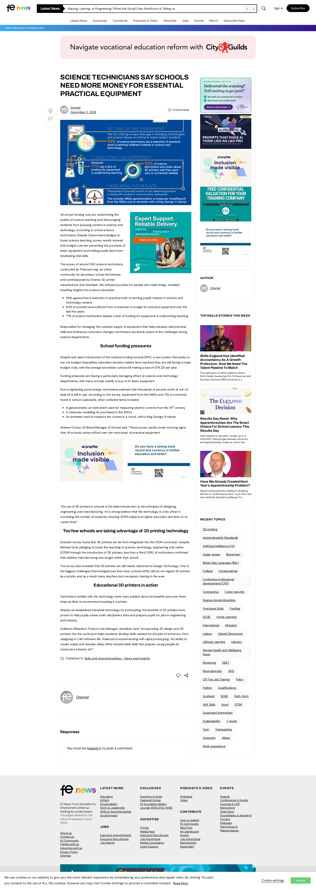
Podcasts (186, 796)
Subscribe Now (234, 21)
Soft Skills (209, 704)
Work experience (214, 746)
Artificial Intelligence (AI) (219, 546)
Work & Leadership (112, 808)
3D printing (210, 529)
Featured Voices (150, 800)
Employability (108, 804)
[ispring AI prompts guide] (225, 131)
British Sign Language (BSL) (221, 563)
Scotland (209, 696)
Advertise (169, 21)
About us (66, 833)
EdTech (104, 800)
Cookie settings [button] (272, 880)
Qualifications (227, 688)
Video (184, 800)
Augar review (211, 554)
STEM (238, 704)
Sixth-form (241, 696)
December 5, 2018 (83, 112)
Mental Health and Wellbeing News (222, 652)
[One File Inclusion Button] (91, 479)
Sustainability (212, 721)
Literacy (236, 642)
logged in (94, 748)
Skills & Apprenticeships (115, 811)
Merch (213, 21)
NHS (231, 671)
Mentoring (209, 663)
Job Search (107, 843)
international (211, 625)
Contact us (67, 837)
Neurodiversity (212, 671)
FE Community (69, 840)
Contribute (120, 21)
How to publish (189, 820)
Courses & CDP (230, 804)
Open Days (227, 811)
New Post (186, 828)
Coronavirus (211, 592)
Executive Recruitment (114, 839)
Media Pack (147, 831)
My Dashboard (189, 831)
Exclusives (100, 21)
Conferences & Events (234, 800)
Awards (225, 796)
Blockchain (233, 554)
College (208, 571)
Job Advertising (150, 839)
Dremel (75, 108)
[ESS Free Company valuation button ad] (225, 204)
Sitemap (65, 855)
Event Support (149, 846)
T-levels (232, 721)
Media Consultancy (152, 843)
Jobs (185, 21)
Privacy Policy (69, 852)
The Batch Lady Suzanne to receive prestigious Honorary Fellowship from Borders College (130, 9)
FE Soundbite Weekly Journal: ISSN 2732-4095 (156, 806)
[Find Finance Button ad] (225, 95)
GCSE (206, 617)
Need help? (187, 846)
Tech (206, 729)
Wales (226, 738)
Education (106, 796)
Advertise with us (71, 848)
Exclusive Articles (151, 796)
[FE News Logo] (18, 8)
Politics (207, 688)
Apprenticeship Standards (220, 538)
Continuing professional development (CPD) (218, 581)
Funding (235, 608)
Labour (207, 634)
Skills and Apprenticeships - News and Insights (117, 658)
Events (199, 21)
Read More (180, 883)
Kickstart (231, 625)
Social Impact (109, 815)
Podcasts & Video (145, 21)
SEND (224, 696)
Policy (240, 679)
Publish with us (69, 844)
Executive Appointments (115, 835)
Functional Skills (213, 608)
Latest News (78, 21)
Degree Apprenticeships (219, 600)
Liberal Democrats (230, 634)
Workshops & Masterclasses (229, 828)
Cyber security (235, 592)
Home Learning (226, 617)
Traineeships (223, 729)
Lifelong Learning (214, 642)
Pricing (144, 828)
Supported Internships (218, 713)
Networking (227, 808)
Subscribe (298, 8)
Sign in (278, 8)
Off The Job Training (216, 679)
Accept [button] (300, 880)
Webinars (226, 823)
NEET (225, 663)
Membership (188, 843)
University (209, 738)
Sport (225, 704)
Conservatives (228, 571)
